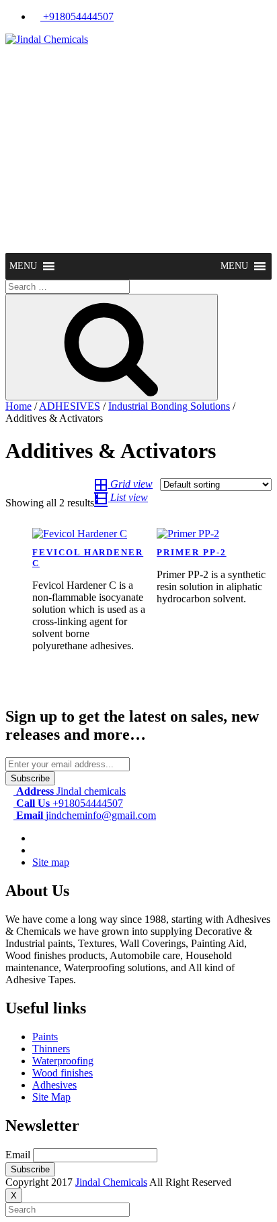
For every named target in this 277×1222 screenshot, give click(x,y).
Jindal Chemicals (111, 1182)
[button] (23, 266)
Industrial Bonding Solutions (169, 406)
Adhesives (54, 1085)
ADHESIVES (69, 406)
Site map (50, 862)
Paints (45, 1036)
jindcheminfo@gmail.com (86, 815)
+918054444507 (77, 16)
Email (17, 1154)
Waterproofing (62, 1060)
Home (18, 406)
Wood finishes (62, 1072)
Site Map (51, 1097)
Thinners (51, 1048)
